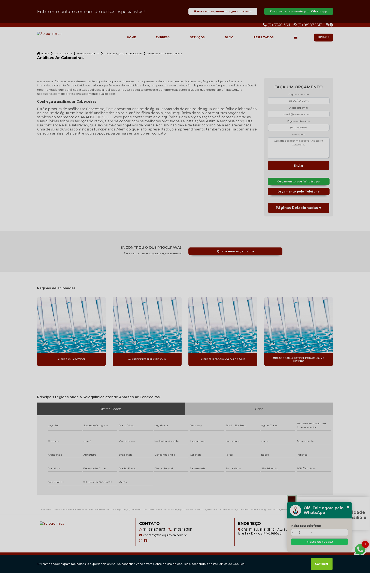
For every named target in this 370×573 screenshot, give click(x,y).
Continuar (321, 564)
